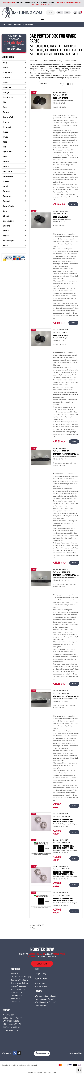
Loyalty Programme (18, 986)
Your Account (40, 983)
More (73, 204)
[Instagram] (19, 1053)
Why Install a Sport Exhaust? (45, 996)
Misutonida (8, 57)
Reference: (57, 95)
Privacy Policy (16, 992)
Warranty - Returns (18, 989)
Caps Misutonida (60, 98)
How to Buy (15, 998)
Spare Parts (8, 206)
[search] (52, 12)
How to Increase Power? (44, 999)
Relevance (43, 83)
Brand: (55, 92)
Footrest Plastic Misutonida (66, 454)
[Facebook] (15, 1053)
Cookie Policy (16, 995)
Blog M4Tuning (40, 974)
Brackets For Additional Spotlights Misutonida (63, 820)
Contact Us (15, 1001)
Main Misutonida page (55, 77)
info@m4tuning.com (11, 1030)
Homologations (41, 1005)
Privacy (49, 1072)
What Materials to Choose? (45, 1002)
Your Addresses (41, 986)
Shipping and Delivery (19, 983)
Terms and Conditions (19, 980)
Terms (54, 1072)
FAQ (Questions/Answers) (21, 977)
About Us (14, 974)
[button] (42, 964)
